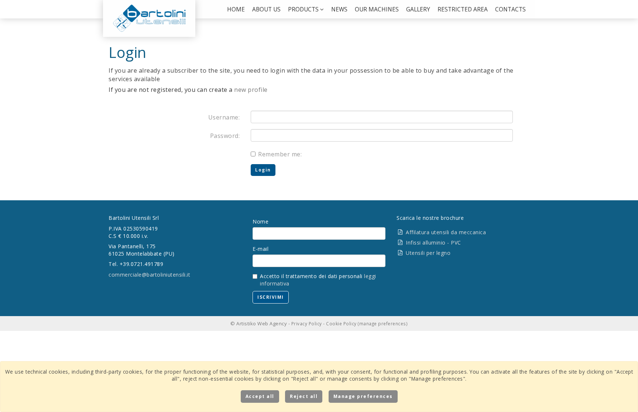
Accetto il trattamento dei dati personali (318, 280)
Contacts (510, 9)
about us (266, 9)
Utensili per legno (428, 252)
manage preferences (382, 323)
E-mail (260, 248)
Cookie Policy (341, 323)
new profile (251, 90)
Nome (260, 221)
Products (304, 9)
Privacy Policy (306, 323)
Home (236, 9)
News (339, 9)
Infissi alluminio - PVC (433, 242)
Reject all (304, 396)
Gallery (418, 9)
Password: (225, 136)
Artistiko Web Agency (261, 323)
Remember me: (280, 154)
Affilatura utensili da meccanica (446, 232)
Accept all (260, 396)
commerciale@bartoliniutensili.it (149, 274)
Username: (224, 117)
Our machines (377, 9)
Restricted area (463, 9)
